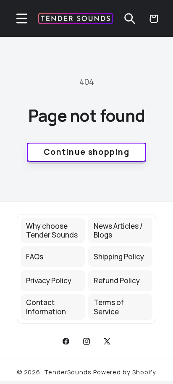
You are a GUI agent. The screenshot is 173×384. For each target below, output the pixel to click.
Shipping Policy (119, 256)
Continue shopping (86, 151)
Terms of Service (109, 307)
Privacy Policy (48, 280)
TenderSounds (68, 372)
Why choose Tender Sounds (52, 230)
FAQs (34, 256)
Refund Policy (117, 280)
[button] (22, 19)
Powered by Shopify (124, 372)
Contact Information (46, 307)
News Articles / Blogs (118, 230)
